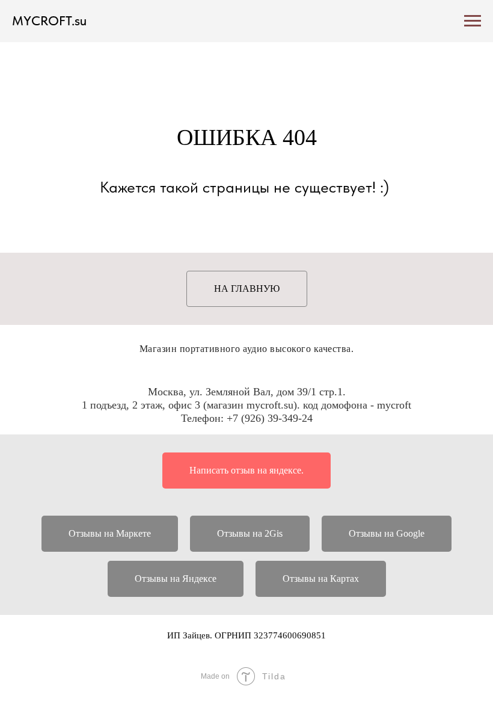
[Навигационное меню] (472, 21)
